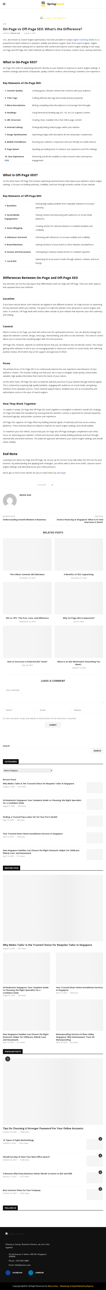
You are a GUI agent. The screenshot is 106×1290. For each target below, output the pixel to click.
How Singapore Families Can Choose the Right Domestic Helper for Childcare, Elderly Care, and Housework (41, 851)
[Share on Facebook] (61, 485)
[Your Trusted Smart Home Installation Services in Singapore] (95, 837)
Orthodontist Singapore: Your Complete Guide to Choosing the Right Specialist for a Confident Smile (42, 801)
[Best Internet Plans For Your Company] (95, 1194)
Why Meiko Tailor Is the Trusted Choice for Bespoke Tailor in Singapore (38, 783)
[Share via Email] (70, 485)
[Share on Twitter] (64, 485)
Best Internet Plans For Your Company (22, 1190)
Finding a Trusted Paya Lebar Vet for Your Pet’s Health (30, 817)
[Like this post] (56, 485)
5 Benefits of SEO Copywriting (79, 574)
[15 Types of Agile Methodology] (95, 1144)
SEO (4, 24)
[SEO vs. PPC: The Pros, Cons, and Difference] (27, 598)
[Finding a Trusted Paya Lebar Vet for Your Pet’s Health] (95, 821)
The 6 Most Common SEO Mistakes (27, 574)
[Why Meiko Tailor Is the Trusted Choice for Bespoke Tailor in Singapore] (95, 787)
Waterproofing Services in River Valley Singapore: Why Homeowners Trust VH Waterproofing (75, 1037)
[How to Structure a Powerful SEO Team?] (27, 642)
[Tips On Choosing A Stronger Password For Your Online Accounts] (53, 1091)
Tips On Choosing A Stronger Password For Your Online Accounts (43, 1128)
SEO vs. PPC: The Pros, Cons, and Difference (27, 618)
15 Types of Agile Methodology (18, 1140)
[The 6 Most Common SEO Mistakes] (27, 554)
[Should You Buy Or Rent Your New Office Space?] (95, 1161)
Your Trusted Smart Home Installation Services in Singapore (33, 833)
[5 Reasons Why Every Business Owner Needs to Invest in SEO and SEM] (95, 1177)
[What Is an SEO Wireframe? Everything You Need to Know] (78, 642)
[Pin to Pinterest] (67, 485)
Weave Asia (15, 33)
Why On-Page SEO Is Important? (79, 618)
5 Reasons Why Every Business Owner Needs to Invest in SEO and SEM (37, 1173)
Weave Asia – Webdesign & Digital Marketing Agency (70, 1286)
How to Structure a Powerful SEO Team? (27, 661)
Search (6, 746)
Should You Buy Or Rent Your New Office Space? (26, 1157)
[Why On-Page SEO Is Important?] (78, 598)
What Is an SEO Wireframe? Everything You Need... (78, 663)
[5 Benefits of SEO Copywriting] (78, 554)
